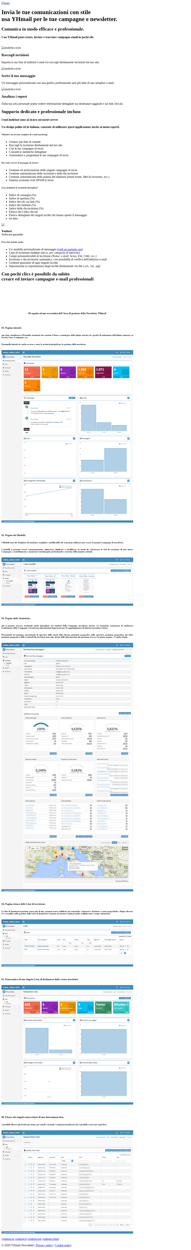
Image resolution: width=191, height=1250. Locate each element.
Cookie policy (63, 1245)
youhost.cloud (50, 1239)
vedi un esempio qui (70, 249)
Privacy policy (44, 1245)
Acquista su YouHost (95, 298)
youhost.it (21, 1239)
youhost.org (34, 1239)
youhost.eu (7, 1239)
